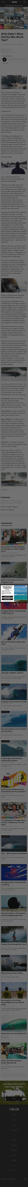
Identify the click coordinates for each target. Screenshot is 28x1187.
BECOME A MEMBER (7, 599)
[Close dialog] (26, 586)
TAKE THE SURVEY (7, 596)
